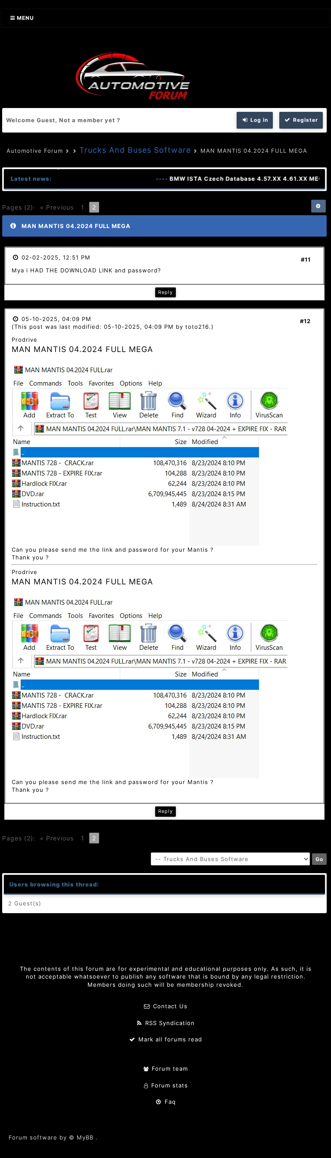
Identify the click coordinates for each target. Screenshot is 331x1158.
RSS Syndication (169, 1022)
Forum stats (168, 1085)
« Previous (57, 207)
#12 (305, 321)
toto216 (197, 326)
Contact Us (169, 1006)
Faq (169, 1101)
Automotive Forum (34, 150)
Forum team (169, 1068)
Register (304, 120)
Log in (258, 120)
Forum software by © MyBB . (53, 1137)
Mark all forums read (169, 1039)
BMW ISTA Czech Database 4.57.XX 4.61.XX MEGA (240, 178)
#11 (306, 259)
